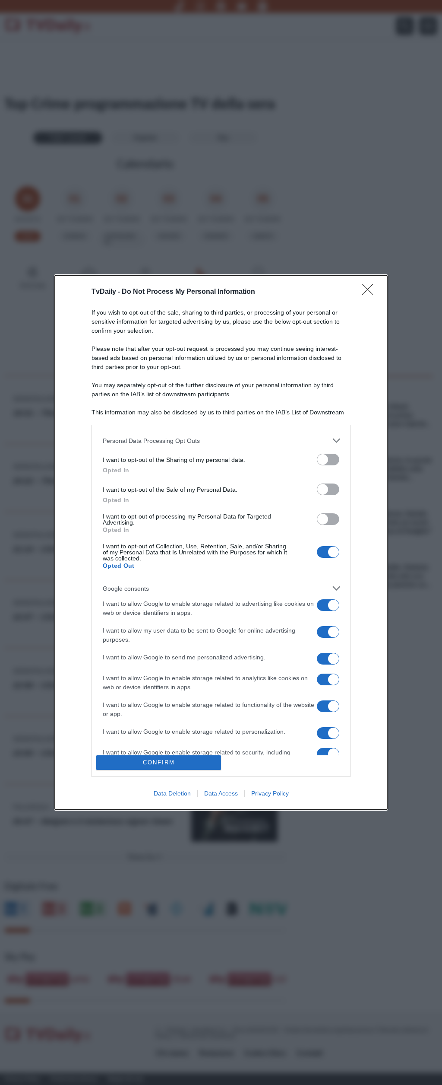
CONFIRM (159, 762)
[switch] (328, 459)
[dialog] (221, 542)
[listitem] (221, 440)
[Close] (370, 292)
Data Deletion (172, 793)
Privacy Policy (270, 793)
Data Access (221, 793)
